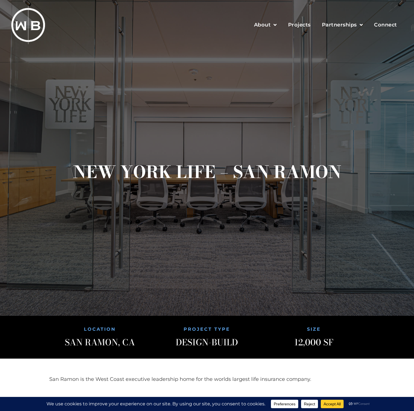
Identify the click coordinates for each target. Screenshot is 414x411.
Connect (385, 25)
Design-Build (207, 342)
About (262, 25)
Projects (299, 25)
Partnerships (339, 25)
